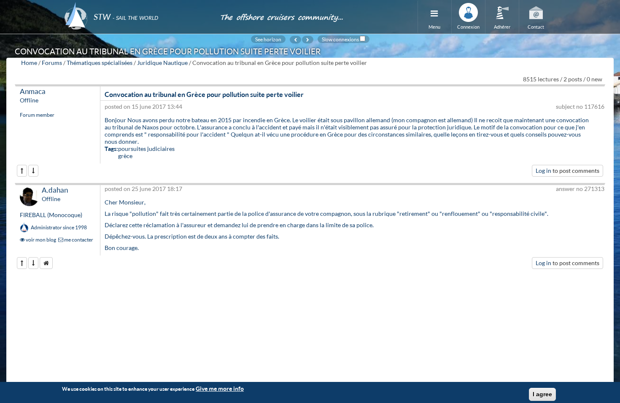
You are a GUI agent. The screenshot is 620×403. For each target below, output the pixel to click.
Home (29, 62)
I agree (542, 394)
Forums (52, 62)
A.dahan (55, 189)
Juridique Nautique (162, 62)
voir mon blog (40, 239)
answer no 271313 (580, 188)
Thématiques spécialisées (99, 62)
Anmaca (33, 91)
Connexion (468, 27)
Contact (536, 27)
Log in (543, 170)
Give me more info (220, 388)
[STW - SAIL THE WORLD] (137, 5)
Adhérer (502, 27)
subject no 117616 (580, 106)
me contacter (78, 239)
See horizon (268, 39)
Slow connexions (340, 39)
